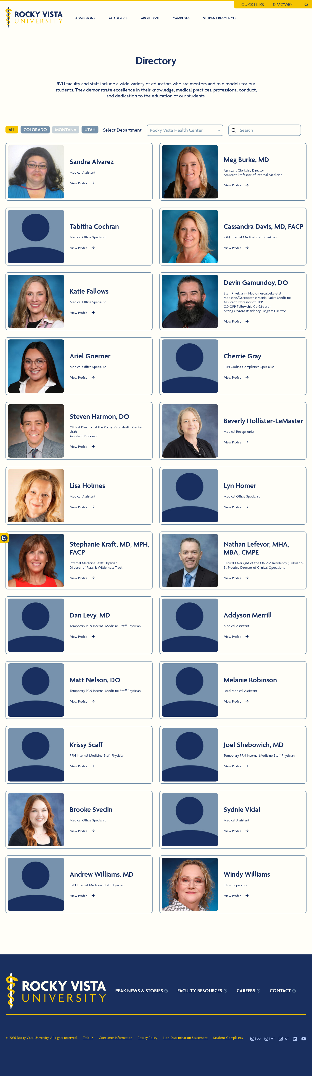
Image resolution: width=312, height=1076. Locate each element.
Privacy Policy (147, 1037)
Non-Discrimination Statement (185, 1037)
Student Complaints (228, 1037)
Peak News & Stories (139, 990)
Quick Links (252, 4)
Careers (246, 990)
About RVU (150, 18)
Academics (118, 18)
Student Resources (219, 18)
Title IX (88, 1037)
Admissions (85, 18)
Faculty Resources (199, 990)
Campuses (181, 18)
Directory (282, 4)
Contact (280, 990)
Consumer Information (115, 1037)
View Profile (78, 183)
